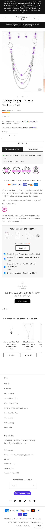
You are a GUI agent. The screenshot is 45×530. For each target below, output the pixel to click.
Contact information (23, 525)
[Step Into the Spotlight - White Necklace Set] (28, 331)
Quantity (4, 131)
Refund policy (9, 423)
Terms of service (23, 522)
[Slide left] (17, 96)
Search (6, 384)
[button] (4, 18)
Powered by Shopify (25, 519)
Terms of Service (10, 418)
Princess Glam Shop (14, 519)
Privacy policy (12, 522)
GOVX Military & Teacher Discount (16, 408)
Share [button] (6, 309)
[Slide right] (27, 96)
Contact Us (8, 427)
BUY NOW (22, 248)
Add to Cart (11, 355)
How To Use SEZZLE (11, 403)
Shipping (4, 123)
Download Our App (11, 413)
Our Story (7, 389)
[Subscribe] (33, 485)
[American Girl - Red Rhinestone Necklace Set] (11, 331)
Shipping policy (34, 522)
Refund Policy (9, 393)
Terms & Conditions (11, 398)
